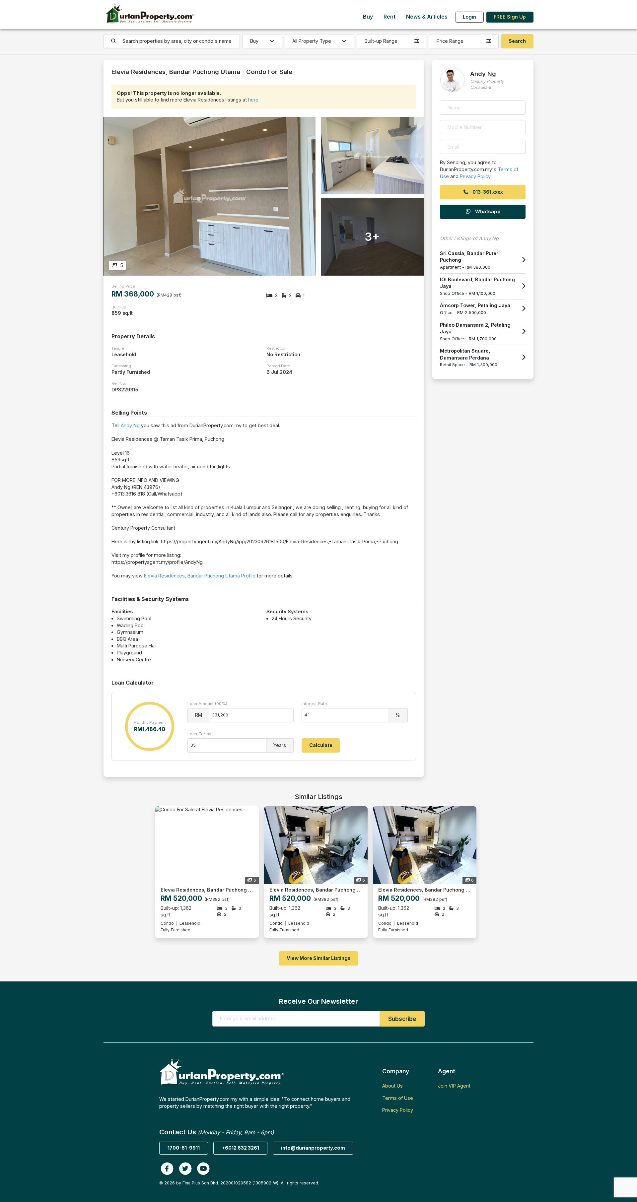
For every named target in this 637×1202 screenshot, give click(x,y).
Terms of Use (397, 1098)
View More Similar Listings (319, 958)
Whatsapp (487, 211)
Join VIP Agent (454, 1086)
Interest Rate (314, 703)
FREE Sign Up (510, 17)
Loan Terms (199, 733)
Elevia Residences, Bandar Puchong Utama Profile (199, 575)
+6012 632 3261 (240, 1148)
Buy (368, 17)
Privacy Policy (475, 176)
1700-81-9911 (184, 1148)
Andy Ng (130, 425)
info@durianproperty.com (313, 1148)
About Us (392, 1086)
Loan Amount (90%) (207, 703)
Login (469, 17)
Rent (389, 17)
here (253, 99)
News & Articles (427, 17)
